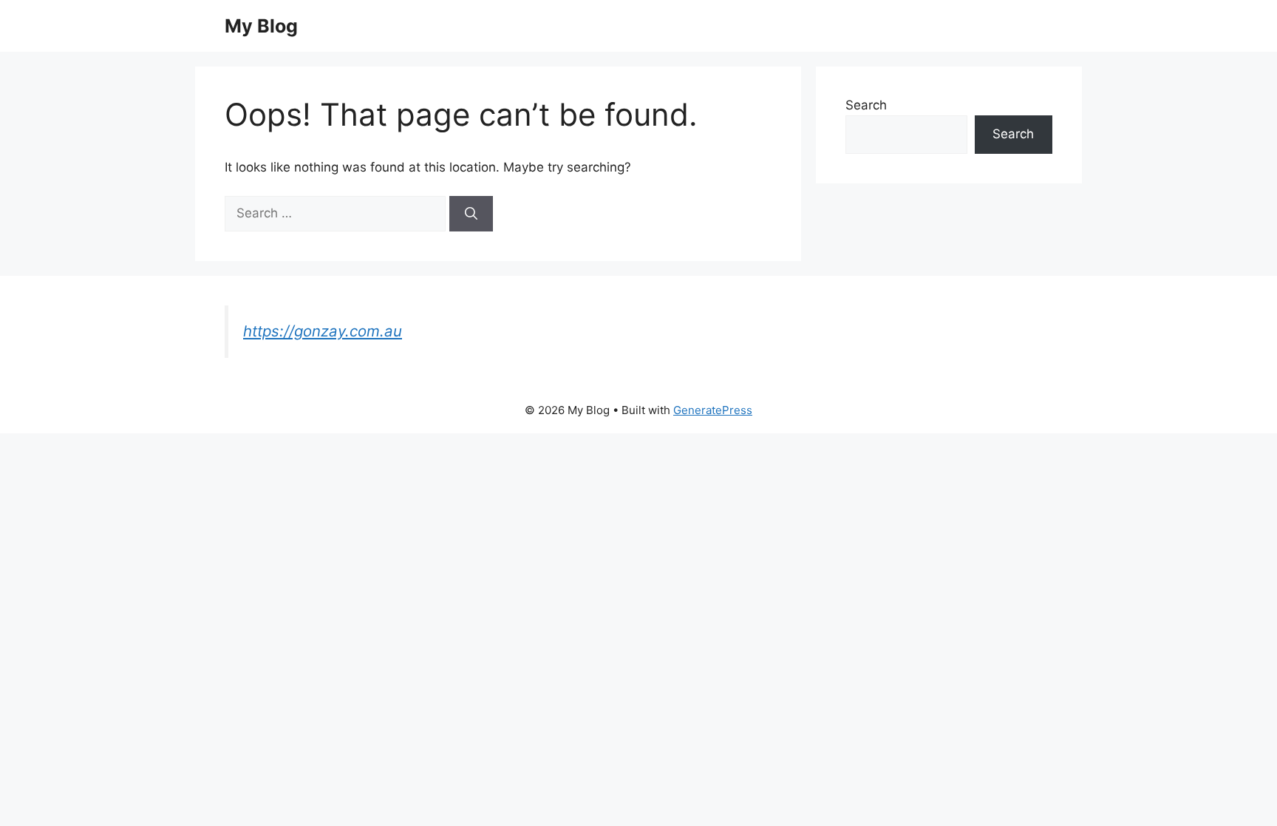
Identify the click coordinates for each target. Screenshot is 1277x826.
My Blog (261, 26)
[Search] (471, 213)
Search (866, 105)
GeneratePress (712, 410)
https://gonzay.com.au (322, 331)
